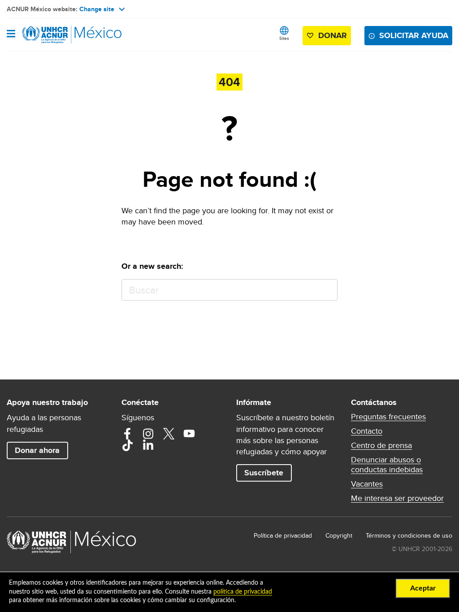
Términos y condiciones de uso (409, 535)
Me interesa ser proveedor (397, 498)
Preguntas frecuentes (388, 417)
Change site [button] (96, 8)
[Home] (52, 34)
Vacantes (367, 484)
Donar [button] (332, 35)
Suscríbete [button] (263, 472)
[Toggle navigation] (11, 34)
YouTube (189, 434)
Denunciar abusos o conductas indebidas (387, 464)
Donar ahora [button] (37, 450)
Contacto (366, 431)
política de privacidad (242, 592)
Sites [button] (284, 38)
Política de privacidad (283, 535)
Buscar (327, 290)
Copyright (338, 535)
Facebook (127, 434)
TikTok (127, 445)
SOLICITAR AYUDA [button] (413, 35)
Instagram (148, 434)
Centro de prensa (381, 445)
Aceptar (423, 588)
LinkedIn (148, 445)
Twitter (168, 434)
